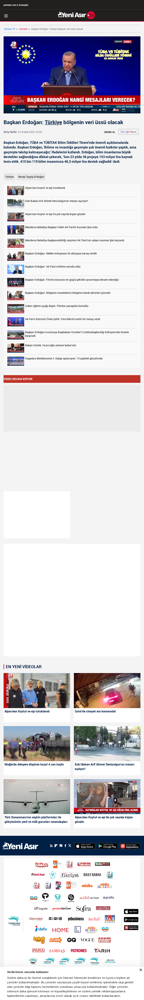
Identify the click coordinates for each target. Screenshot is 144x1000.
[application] (72, 500)
